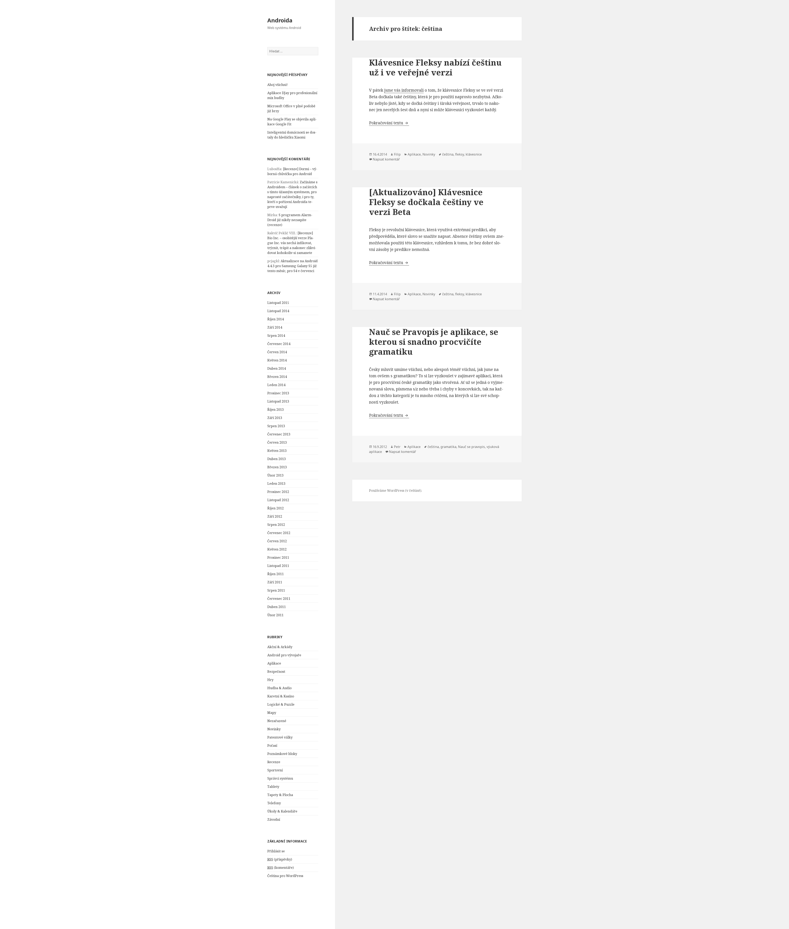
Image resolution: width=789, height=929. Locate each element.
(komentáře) (280, 867)
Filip (397, 154)
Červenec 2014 (278, 344)
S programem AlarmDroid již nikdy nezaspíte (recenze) (289, 220)
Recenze (273, 762)
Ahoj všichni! (277, 84)
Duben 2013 (276, 459)
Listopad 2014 (278, 311)
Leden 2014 (276, 385)
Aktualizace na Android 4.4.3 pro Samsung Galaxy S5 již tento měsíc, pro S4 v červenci (292, 266)
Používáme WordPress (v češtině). (395, 490)
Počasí (272, 745)
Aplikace (274, 663)
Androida (279, 20)
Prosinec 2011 (278, 557)
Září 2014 (274, 327)
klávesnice (474, 154)
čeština (447, 154)
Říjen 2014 (275, 319)
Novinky (274, 729)
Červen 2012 (277, 541)
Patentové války (280, 737)
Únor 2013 (275, 475)
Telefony (274, 803)
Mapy (271, 712)
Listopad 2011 (278, 565)
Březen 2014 (277, 376)
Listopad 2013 (278, 401)
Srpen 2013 (276, 426)
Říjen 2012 (275, 508)
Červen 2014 (277, 352)
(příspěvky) (279, 859)
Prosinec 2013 (278, 393)
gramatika (448, 446)
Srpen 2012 (276, 524)
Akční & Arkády (279, 647)
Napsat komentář (386, 159)
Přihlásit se (276, 851)
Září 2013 (274, 417)
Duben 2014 (276, 368)
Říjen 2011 (275, 574)
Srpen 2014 (276, 335)
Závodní (273, 819)
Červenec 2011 (278, 598)
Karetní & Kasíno (280, 696)
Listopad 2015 (278, 302)
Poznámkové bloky (282, 753)
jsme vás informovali (404, 90)
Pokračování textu (389, 123)
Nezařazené (276, 721)
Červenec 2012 (278, 533)
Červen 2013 (277, 442)
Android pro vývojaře (284, 655)
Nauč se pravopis (471, 446)
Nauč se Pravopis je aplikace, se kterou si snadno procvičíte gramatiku (433, 341)
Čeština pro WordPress (285, 876)
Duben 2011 (276, 607)
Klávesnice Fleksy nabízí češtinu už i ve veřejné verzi (435, 67)
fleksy (459, 154)
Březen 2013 (277, 467)
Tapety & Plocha (280, 795)
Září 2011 (274, 582)
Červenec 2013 (278, 434)
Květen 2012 (277, 549)
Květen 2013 (277, 450)
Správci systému (280, 778)
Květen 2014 (277, 360)
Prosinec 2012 (278, 491)
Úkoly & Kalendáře (282, 811)
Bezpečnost (276, 671)
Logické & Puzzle (280, 704)
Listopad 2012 (278, 500)
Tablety (273, 786)
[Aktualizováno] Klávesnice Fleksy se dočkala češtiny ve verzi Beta (426, 202)
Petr (397, 446)
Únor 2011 (275, 615)
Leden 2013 (276, 483)
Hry (270, 679)
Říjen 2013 (275, 409)
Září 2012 (274, 516)
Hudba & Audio (279, 688)
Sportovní (275, 770)
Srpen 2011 (276, 590)
